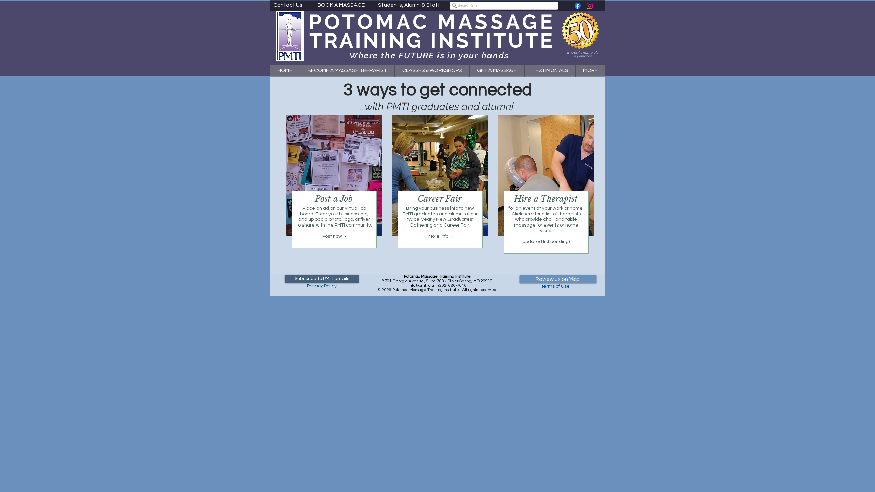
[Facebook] (578, 6)
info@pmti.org (421, 285)
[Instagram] (589, 6)
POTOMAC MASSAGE (432, 22)
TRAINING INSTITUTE (431, 41)
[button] (431, 71)
